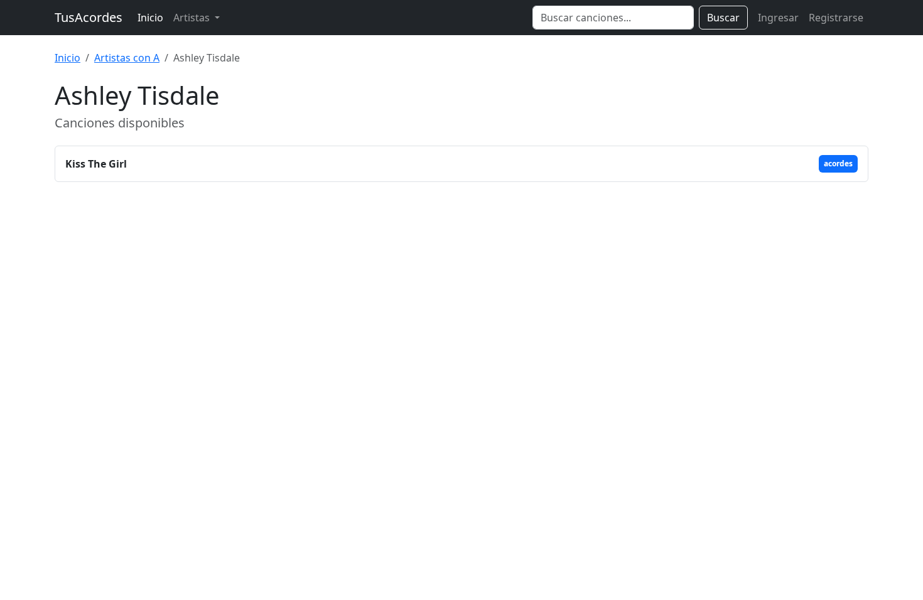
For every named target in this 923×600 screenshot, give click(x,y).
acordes (838, 163)
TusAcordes (88, 17)
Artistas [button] (192, 17)
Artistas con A (126, 58)
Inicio (150, 17)
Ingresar (778, 17)
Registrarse (836, 17)
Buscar (723, 17)
